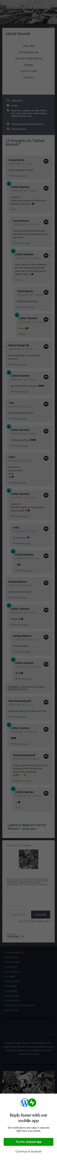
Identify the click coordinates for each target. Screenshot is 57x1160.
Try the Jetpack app (28, 1141)
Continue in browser (29, 1151)
